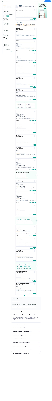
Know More (20, 7)
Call (34, 38)
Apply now (31, 38)
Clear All (12, 51)
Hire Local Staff (47, 1)
